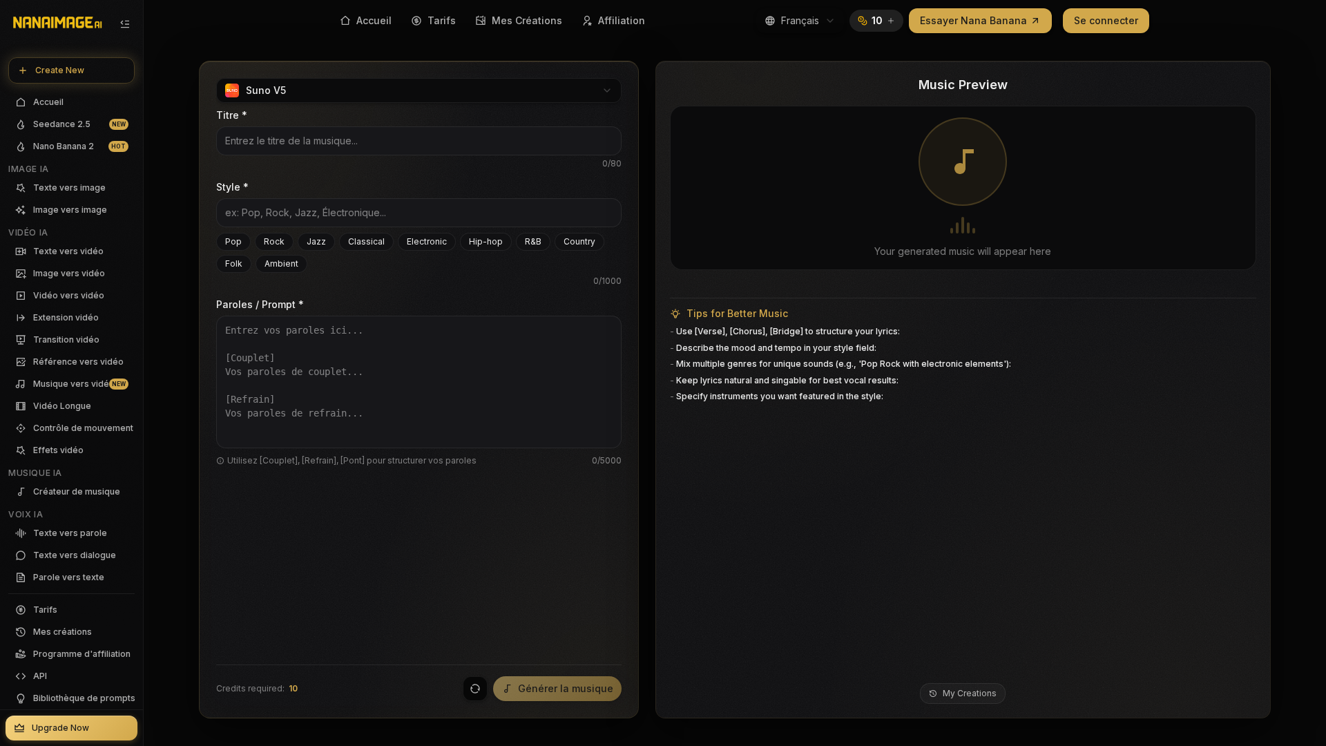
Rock (274, 241)
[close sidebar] (125, 24)
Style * (232, 187)
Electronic (427, 241)
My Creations (970, 693)
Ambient (281, 263)
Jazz (316, 241)
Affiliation (621, 20)
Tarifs (441, 20)
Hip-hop (486, 241)
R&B (533, 241)
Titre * (231, 115)
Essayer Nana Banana (973, 20)
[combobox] (800, 20)
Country (579, 241)
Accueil (374, 20)
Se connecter (1106, 20)
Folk (233, 263)
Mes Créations (527, 20)
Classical (366, 241)
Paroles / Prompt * (260, 304)
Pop (233, 241)
